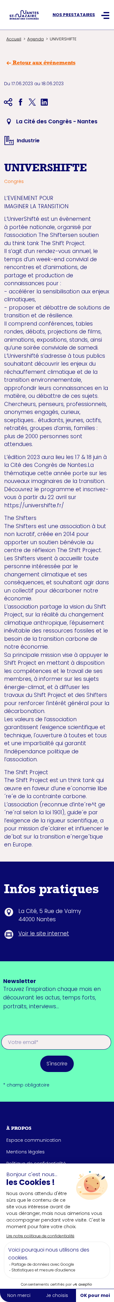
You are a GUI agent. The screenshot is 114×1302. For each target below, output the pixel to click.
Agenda (35, 39)
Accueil (13, 39)
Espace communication (33, 1140)
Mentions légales (25, 1152)
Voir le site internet (43, 933)
